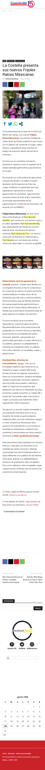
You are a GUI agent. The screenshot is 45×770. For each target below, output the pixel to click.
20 (23, 721)
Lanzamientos (20, 61)
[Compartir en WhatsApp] (15, 124)
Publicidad (11, 61)
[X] (10, 84)
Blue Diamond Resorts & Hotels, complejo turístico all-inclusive (12, 579)
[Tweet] (10, 124)
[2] (23, 207)
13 (23, 716)
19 (17, 721)
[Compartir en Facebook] (4, 124)
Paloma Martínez (12, 79)
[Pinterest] (16, 84)
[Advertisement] (22, 36)
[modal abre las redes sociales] (21, 124)
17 (5, 721)
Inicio (4, 10)
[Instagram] (7, 765)
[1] (19, 181)
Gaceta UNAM (32, 505)
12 (17, 716)
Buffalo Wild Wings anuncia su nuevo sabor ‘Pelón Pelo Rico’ (32, 579)
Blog (10, 10)
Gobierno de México (18, 495)
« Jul (4, 734)
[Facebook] (5, 84)
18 (11, 721)
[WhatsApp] (22, 84)
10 (5, 716)
